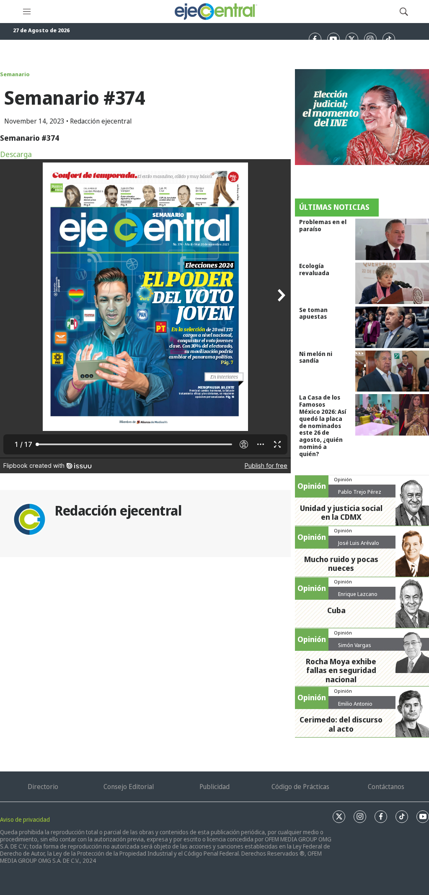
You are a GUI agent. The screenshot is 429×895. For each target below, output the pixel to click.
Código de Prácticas (300, 786)
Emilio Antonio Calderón (355, 707)
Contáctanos (386, 786)
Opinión (343, 479)
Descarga (16, 154)
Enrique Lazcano (357, 594)
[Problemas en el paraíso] (392, 239)
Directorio (43, 786)
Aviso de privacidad (25, 819)
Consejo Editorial (128, 786)
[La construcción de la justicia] (362, 117)
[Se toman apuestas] (392, 327)
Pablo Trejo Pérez (359, 491)
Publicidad (214, 786)
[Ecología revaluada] (392, 283)
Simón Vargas (354, 645)
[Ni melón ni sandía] (392, 371)
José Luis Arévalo (358, 543)
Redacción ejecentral (117, 510)
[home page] (215, 11)
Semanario (15, 74)
